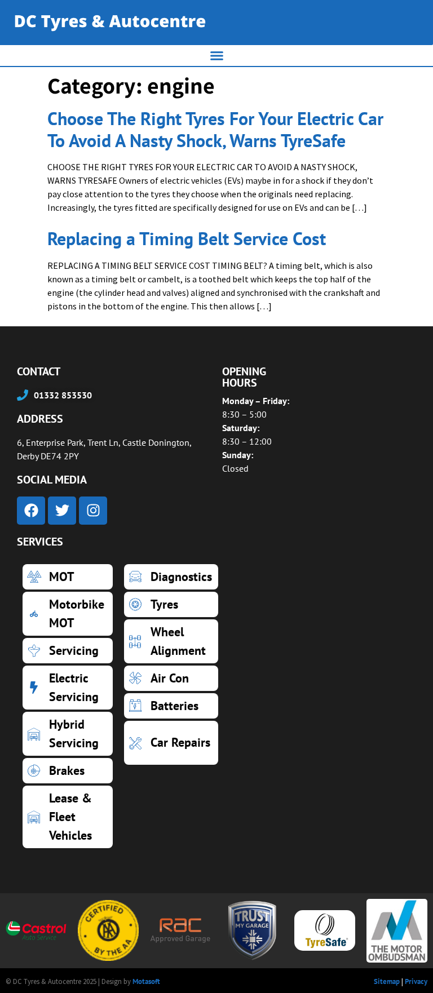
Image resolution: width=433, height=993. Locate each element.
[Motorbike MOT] (68, 614)
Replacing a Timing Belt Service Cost (186, 238)
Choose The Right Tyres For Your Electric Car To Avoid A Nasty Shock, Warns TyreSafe (215, 129)
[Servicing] (68, 650)
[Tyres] (171, 604)
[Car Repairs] (171, 743)
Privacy (416, 981)
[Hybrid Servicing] (68, 734)
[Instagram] (93, 510)
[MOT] (68, 576)
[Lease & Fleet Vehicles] (68, 817)
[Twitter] (62, 510)
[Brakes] (68, 770)
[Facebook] (31, 510)
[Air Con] (171, 678)
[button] (216, 56)
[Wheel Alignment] (171, 641)
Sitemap (387, 981)
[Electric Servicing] (68, 688)
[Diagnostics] (171, 576)
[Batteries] (171, 706)
